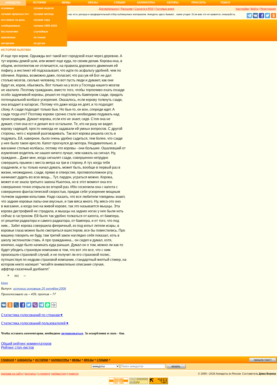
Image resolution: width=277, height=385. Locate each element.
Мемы (66, 2)
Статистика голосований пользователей (33, 323)
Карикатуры (146, 2)
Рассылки (127, 8)
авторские (7, 43)
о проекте (44, 373)
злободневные (10, 25)
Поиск (225, 2)
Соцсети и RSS (144, 8)
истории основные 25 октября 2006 (39, 288)
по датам (39, 43)
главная (7, 360)
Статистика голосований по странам (30, 315)
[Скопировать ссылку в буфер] (54, 305)
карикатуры (60, 360)
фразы (89, 360)
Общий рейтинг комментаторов (26, 343)
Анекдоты (13, 2)
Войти (254, 8)
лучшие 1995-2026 (45, 25)
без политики (9, 31)
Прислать (199, 2)
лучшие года (42, 19)
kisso (4, 283)
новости (74, 373)
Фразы (93, 2)
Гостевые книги (164, 8)
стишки (102, 360)
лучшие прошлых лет (15, 14)
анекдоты (24, 360)
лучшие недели (44, 8)
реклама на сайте (12, 373)
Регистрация (268, 8)
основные (7, 8)
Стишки (119, 2)
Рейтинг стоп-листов (17, 347)
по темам (39, 37)
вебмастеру (59, 373)
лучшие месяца (44, 14)
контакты (30, 373)
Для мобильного (109, 8)
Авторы (173, 2)
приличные (8, 37)
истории (41, 360)
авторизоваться (72, 333)
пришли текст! (262, 359)
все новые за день (13, 19)
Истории (39, 2)
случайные (41, 31)
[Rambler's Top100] (118, 380)
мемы (76, 360)
